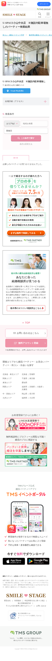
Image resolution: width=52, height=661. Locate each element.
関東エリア (7, 378)
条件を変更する (26, 144)
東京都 (32, 378)
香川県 (32, 394)
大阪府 (39, 387)
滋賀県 (24, 387)
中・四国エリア (9, 394)
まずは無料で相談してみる (23, 233)
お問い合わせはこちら (28, 333)
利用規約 (17, 601)
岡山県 (24, 394)
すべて (15, 158)
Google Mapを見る (17, 91)
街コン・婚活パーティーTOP (13, 35)
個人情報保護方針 (24, 603)
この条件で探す (28, 138)
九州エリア (7, 398)
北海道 (24, 374)
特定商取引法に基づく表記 (35, 601)
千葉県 (24, 378)
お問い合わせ (41, 606)
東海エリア (7, 383)
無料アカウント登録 (28, 343)
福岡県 (24, 398)
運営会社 (7, 601)
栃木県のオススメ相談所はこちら (26, 308)
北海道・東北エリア (11, 374)
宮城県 (32, 374)
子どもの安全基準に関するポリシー (19, 606)
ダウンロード (44, 4)
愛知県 (24, 383)
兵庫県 (24, 389)
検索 (39, 17)
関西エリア (7, 387)
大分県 (32, 398)
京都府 (32, 387)
